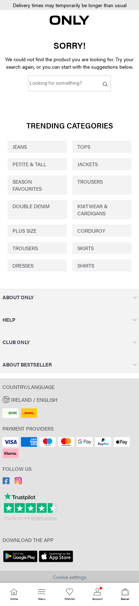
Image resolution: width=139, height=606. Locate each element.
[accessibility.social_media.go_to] (6, 482)
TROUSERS (90, 181)
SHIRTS (85, 265)
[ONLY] (69, 22)
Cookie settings (70, 576)
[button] (69, 5)
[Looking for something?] (105, 84)
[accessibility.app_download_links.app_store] (56, 562)
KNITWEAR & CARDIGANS (92, 209)
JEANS (19, 146)
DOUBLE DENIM (31, 206)
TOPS (83, 146)
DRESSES (23, 265)
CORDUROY (91, 230)
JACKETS (87, 164)
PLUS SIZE (24, 230)
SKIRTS (85, 248)
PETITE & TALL (29, 164)
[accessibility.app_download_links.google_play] (20, 562)
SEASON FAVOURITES (27, 185)
